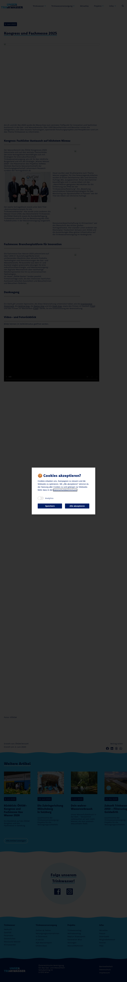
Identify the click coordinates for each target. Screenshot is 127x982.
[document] (63, 491)
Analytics (49, 498)
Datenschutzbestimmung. (65, 490)
